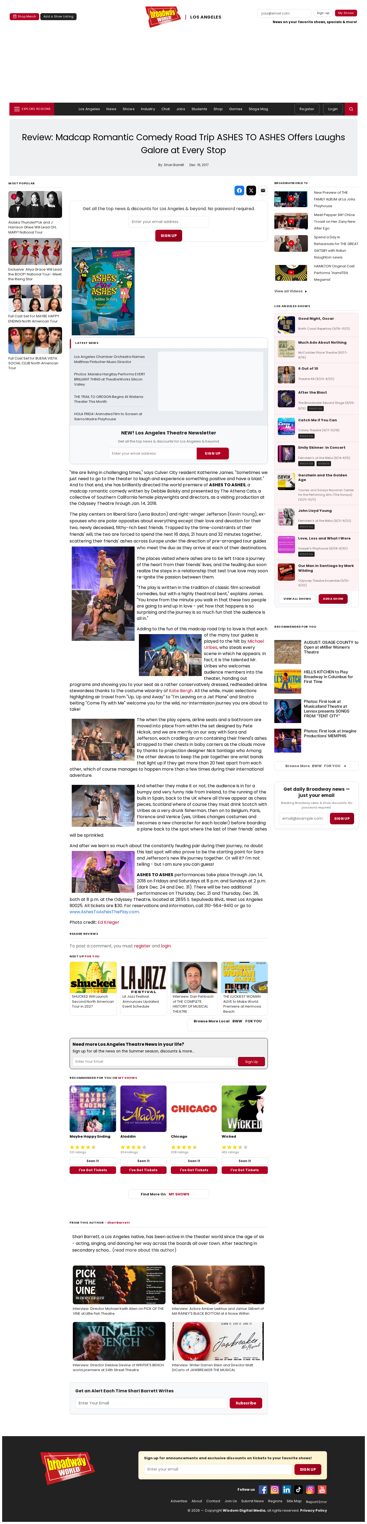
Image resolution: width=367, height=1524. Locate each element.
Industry (148, 109)
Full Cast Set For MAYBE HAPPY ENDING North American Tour (33, 306)
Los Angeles (89, 109)
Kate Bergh (181, 691)
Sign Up (169, 235)
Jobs (180, 109)
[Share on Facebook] (239, 190)
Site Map (294, 1501)
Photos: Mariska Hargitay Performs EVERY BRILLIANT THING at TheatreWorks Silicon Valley (110, 379)
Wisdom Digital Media (244, 1510)
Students (199, 109)
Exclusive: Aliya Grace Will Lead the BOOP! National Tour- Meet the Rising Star (35, 261)
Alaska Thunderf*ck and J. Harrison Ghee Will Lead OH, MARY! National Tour (32, 214)
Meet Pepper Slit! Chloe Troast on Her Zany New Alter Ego (334, 221)
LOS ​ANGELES (205, 17)
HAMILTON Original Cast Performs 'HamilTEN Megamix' (334, 273)
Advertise (179, 1501)
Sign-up (323, 13)
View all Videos (288, 291)
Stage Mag (258, 109)
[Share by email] (263, 190)
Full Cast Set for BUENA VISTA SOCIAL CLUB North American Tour (33, 350)
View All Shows (297, 598)
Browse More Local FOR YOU (228, 1021)
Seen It (93, 1161)
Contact (213, 1501)
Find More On (165, 1194)
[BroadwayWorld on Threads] (310, 1489)
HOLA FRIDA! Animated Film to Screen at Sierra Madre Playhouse (108, 417)
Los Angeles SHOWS (292, 306)
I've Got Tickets (93, 1170)
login (166, 946)
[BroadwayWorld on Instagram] (275, 1489)
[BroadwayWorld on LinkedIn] (287, 1489)
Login (333, 109)
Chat (165, 109)
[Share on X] (251, 190)
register (142, 946)
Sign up (342, 818)
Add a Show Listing (58, 16)
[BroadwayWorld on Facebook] (263, 1489)
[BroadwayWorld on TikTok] (298, 1489)
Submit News (252, 1501)
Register (307, 109)
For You (92, 956)
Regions (275, 1501)
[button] (351, 109)
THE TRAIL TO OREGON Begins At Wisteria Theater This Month (109, 399)
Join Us (231, 1501)
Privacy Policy (313, 1510)
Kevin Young (242, 514)
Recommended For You (295, 627)
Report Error (316, 1502)
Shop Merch (27, 16)
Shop (218, 109)
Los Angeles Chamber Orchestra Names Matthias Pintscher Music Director (110, 359)
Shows (129, 109)
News (111, 109)
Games (235, 109)
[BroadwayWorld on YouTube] (322, 1489)
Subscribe (246, 1403)
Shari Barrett (118, 1222)
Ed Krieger (108, 922)
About (197, 1501)
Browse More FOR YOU (312, 765)
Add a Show (333, 598)
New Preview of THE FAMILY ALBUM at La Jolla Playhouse (334, 199)
